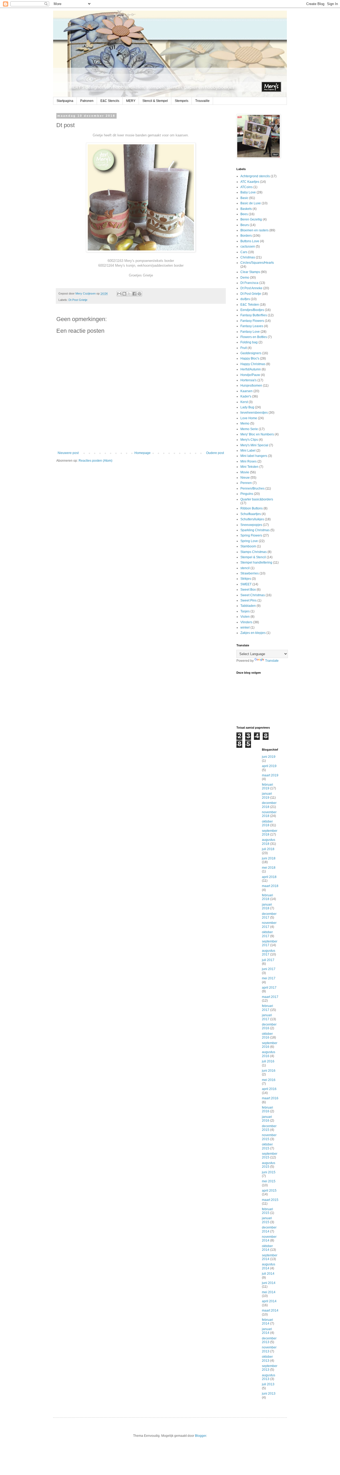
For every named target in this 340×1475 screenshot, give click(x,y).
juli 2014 (268, 1273)
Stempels (181, 101)
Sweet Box (248, 589)
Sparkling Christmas (255, 530)
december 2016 (269, 1026)
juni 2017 (268, 969)
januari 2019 (267, 795)
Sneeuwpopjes (251, 525)
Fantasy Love (250, 332)
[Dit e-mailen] (119, 293)
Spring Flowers (251, 535)
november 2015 (269, 1137)
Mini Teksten (249, 467)
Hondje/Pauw (250, 375)
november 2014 (269, 1238)
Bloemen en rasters (254, 230)
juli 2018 (268, 849)
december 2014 (269, 1229)
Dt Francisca (249, 283)
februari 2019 (267, 786)
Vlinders (246, 622)
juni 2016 (268, 1070)
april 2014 (269, 1301)
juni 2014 (268, 1283)
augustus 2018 (268, 841)
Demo (244, 277)
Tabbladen (248, 606)
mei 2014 (268, 1292)
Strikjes (245, 579)
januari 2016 (267, 1118)
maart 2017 (270, 997)
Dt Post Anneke (251, 288)
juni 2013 (268, 1393)
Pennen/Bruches (252, 488)
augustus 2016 (268, 1054)
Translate (272, 661)
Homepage (142, 453)
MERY (130, 101)
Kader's (245, 396)
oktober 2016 (267, 1035)
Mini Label (248, 450)
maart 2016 (270, 1098)
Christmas (247, 257)
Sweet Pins (248, 600)
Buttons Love (249, 241)
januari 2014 (267, 1331)
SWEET (246, 584)
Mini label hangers (253, 456)
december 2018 (269, 804)
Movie (244, 472)
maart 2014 (270, 1310)
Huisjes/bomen (251, 385)
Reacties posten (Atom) (95, 460)
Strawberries (249, 573)
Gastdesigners (250, 353)
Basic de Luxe (250, 203)
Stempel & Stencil (253, 557)
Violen (245, 616)
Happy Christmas (252, 364)
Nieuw (245, 477)
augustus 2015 (268, 1165)
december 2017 (269, 915)
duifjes (245, 299)
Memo (244, 423)
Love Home (248, 418)
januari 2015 (267, 1220)
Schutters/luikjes (252, 519)
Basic (244, 198)
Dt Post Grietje (78, 299)
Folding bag (249, 342)
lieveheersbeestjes (254, 412)
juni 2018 (268, 858)
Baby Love (248, 192)
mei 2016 (268, 1080)
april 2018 (269, 877)
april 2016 (269, 1089)
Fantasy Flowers (252, 321)
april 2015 (269, 1190)
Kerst (244, 402)
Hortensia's (248, 380)
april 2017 (269, 987)
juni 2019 (268, 757)
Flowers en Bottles (253, 337)
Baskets (246, 209)
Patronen (87, 101)
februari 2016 (267, 1109)
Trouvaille (202, 101)
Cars (243, 252)
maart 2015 (270, 1200)
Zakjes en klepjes (253, 633)
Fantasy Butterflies (253, 315)
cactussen (247, 246)
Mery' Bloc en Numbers (257, 434)
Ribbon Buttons (251, 508)
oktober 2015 (267, 1146)
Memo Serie (249, 429)
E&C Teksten (249, 304)
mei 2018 (268, 868)
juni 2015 (268, 1172)
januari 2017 (267, 1017)
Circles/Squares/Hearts (257, 263)
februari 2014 (267, 1321)
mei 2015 (268, 1181)
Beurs (244, 225)
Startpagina (65, 101)
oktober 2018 (267, 823)
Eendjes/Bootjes (252, 310)
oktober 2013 (267, 1358)
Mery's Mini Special (254, 445)
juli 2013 (268, 1384)
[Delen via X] (129, 293)
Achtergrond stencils (255, 176)
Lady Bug (247, 407)
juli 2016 (268, 1061)
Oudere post (215, 453)
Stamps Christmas (253, 552)
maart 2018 (270, 886)
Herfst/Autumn (250, 369)
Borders (246, 235)
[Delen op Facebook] (134, 293)
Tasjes (245, 611)
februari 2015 (267, 1211)
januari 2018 (267, 906)
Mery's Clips (249, 440)
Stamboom (248, 546)
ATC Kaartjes (249, 182)
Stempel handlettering (256, 562)
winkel (245, 627)
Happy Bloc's (249, 358)
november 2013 (269, 1349)
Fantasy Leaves (251, 326)
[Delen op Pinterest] (139, 293)
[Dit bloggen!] (124, 293)
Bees (244, 214)
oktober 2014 (267, 1248)
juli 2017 (268, 960)
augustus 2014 (268, 1266)
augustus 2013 (268, 1377)
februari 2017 (267, 1007)
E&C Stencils (109, 101)
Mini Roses (248, 461)
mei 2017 (268, 978)
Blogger (200, 1436)
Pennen (246, 483)
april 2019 (269, 766)
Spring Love (249, 541)
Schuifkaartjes (250, 514)
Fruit (243, 348)
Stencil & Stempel (155, 101)
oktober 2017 (267, 934)
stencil (245, 568)
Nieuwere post (68, 453)
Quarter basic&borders (256, 499)
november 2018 (269, 814)
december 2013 (269, 1340)
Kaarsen (246, 391)
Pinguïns (246, 494)
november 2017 (269, 924)
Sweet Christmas (252, 595)
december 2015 (269, 1128)
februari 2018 (267, 897)
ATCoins (246, 187)
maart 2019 (270, 775)
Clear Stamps (250, 272)
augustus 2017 (268, 952)
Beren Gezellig (251, 219)
